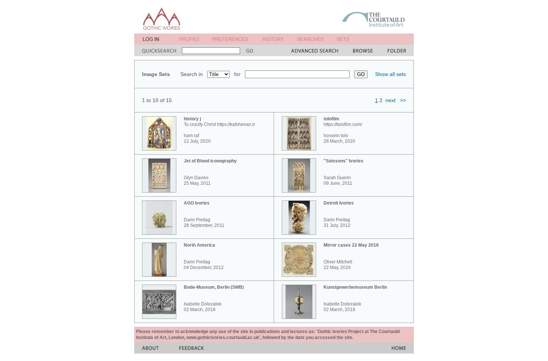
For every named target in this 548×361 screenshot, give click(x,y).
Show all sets (390, 74)
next (390, 100)
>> (403, 100)
